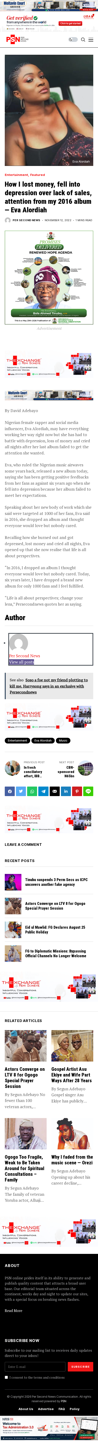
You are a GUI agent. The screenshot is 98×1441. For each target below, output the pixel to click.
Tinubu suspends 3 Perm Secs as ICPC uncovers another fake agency (56, 882)
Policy (74, 1409)
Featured (37, 175)
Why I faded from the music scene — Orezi (72, 1160)
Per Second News (26, 220)
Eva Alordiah (43, 740)
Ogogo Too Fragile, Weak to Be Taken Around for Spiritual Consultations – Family (24, 1168)
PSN (63, 1401)
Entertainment (16, 175)
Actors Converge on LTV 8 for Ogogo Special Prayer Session (55, 905)
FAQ (62, 1409)
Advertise (46, 1409)
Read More (13, 1310)
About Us (26, 1409)
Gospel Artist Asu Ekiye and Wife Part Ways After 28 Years (71, 1074)
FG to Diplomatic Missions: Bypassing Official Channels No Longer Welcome (55, 953)
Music (63, 740)
